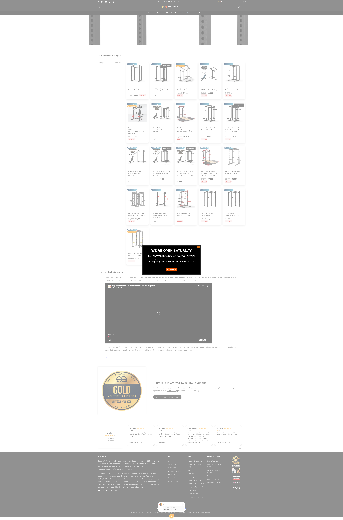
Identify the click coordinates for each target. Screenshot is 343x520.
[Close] (198, 247)
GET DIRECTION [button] (171, 269)
